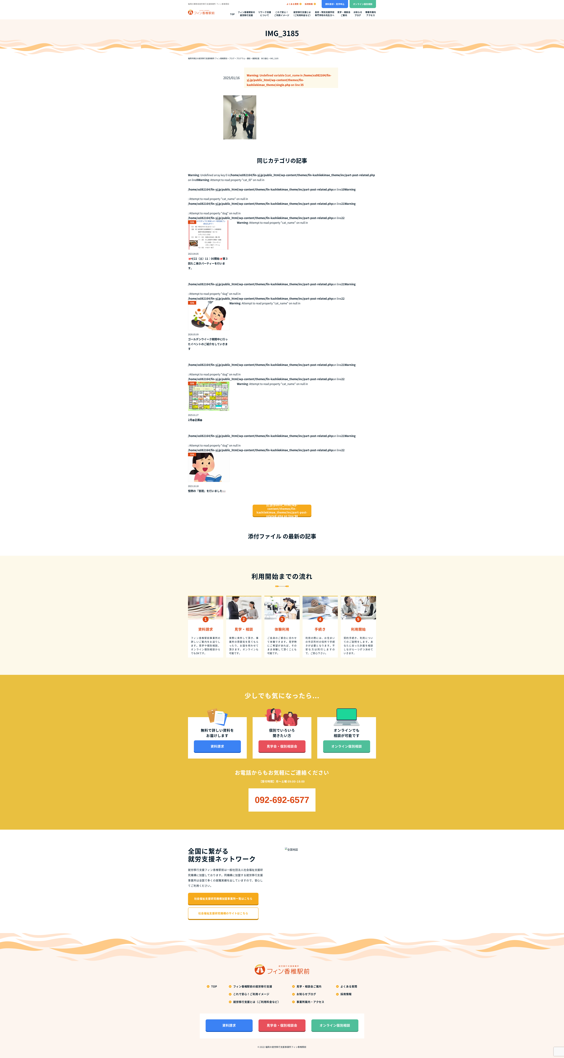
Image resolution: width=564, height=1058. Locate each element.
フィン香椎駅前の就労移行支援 (246, 14)
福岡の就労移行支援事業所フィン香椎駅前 (285, 1046)
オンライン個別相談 (362, 3)
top (232, 14)
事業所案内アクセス (370, 14)
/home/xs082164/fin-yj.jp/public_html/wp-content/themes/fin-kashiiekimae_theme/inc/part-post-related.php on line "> (282, 510)
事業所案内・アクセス (310, 1002)
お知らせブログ (358, 14)
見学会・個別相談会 (282, 746)
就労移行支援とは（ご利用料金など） (302, 14)
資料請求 (217, 746)
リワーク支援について (264, 14)
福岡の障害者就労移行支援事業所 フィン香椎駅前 (208, 4)
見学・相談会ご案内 (343, 14)
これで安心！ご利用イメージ (281, 14)
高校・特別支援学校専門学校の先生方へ (324, 14)
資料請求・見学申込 (335, 3)
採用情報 (346, 994)
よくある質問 (348, 986)
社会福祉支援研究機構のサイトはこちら (223, 913)
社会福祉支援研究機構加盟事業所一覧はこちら (223, 899)
